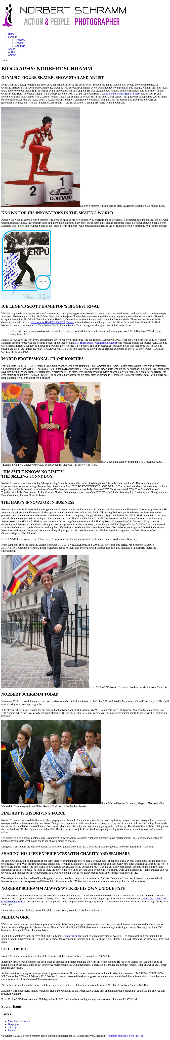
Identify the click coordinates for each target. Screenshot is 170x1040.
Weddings (20, 45)
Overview (20, 39)
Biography (13, 1024)
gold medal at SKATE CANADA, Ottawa (52, 322)
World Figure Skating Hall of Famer (120, 93)
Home (11, 33)
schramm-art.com (117, 1035)
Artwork (19, 42)
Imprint (12, 1030)
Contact (12, 54)
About (11, 48)
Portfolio (12, 36)
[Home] (64, 26)
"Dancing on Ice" (73, 936)
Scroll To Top (135, 1035)
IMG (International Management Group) (95, 342)
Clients (11, 51)
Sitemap (12, 1027)
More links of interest (19, 1021)
